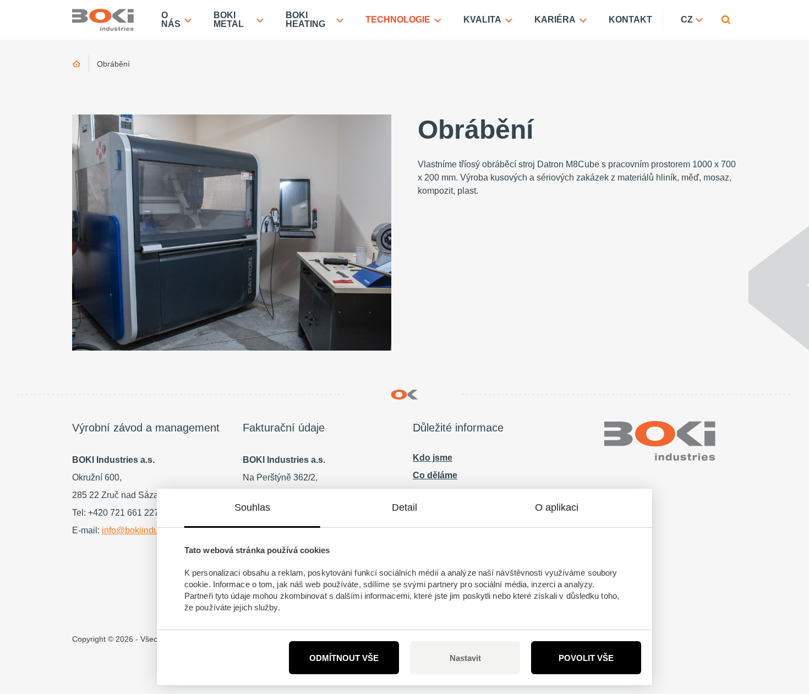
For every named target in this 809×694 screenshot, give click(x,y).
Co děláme (435, 475)
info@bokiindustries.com (150, 530)
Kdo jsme (432, 457)
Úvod (76, 63)
